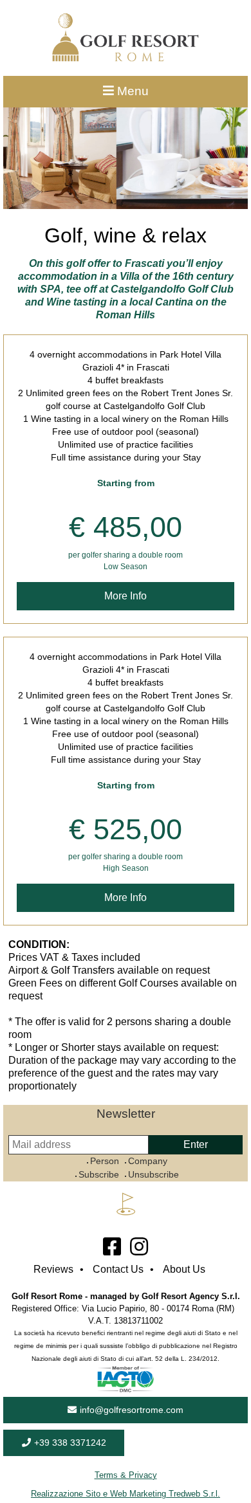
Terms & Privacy (126, 1475)
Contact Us (118, 1269)
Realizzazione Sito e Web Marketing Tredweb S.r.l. (125, 1493)
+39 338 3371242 (70, 1442)
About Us (184, 1269)
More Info (125, 595)
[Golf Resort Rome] (125, 58)
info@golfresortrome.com (131, 1410)
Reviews (53, 1269)
